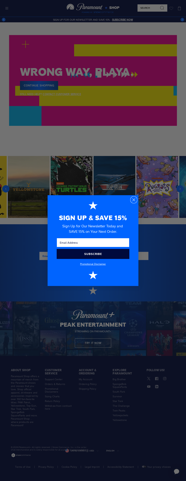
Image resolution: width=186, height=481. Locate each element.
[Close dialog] (134, 200)
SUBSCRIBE (93, 254)
